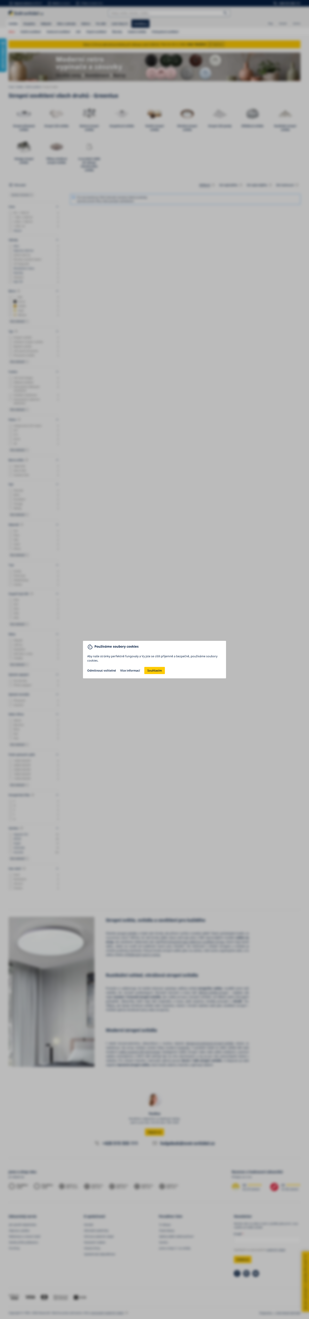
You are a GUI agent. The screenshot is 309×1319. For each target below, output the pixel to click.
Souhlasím (154, 670)
